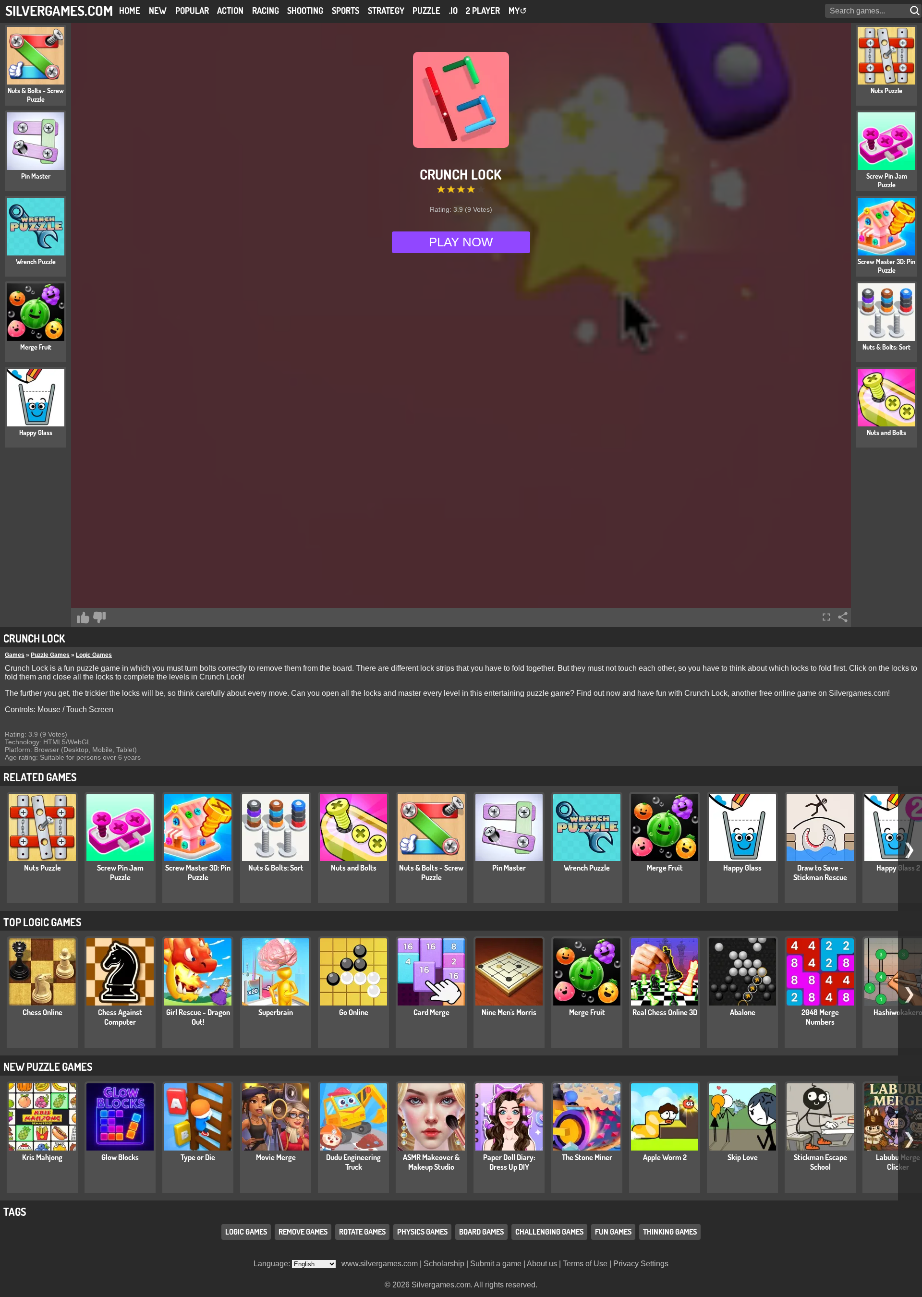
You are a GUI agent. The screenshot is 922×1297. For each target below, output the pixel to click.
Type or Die (198, 1157)
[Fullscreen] (826, 617)
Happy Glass (742, 868)
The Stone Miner (587, 1157)
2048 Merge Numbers (820, 1017)
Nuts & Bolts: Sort (275, 868)
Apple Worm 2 (665, 1157)
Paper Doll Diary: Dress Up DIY (509, 1162)
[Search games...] (916, 11)
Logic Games (94, 655)
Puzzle (426, 10)
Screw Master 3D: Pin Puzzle (197, 872)
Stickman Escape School (820, 1162)
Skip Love (743, 1157)
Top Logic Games (42, 922)
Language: (273, 1264)
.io (453, 10)
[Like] (83, 617)
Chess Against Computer (120, 1017)
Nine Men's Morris (509, 1012)
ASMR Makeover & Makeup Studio (431, 1162)
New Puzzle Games (47, 1066)
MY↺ (518, 10)
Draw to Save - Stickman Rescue (820, 872)
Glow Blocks (120, 1157)
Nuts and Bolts (353, 868)
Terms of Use (585, 1264)
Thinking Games (670, 1231)
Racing (265, 10)
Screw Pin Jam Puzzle (120, 872)
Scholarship (444, 1264)
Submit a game (496, 1264)
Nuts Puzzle (42, 868)
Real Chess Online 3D (664, 1012)
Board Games (481, 1231)
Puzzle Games (50, 655)
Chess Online (42, 1012)
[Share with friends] (843, 617)
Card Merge (431, 1012)
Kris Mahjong (42, 1157)
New (158, 10)
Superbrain (275, 1012)
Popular (192, 10)
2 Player (483, 10)
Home (129, 10)
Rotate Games (362, 1231)
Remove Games (303, 1231)
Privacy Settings (640, 1264)
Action (230, 10)
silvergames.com (59, 10)
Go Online (353, 1012)
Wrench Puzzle (587, 868)
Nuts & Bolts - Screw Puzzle (431, 872)
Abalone (742, 1012)
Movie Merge (276, 1157)
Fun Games (613, 1231)
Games (14, 655)
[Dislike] (99, 617)
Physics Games (422, 1231)
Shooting (305, 10)
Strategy (386, 10)
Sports (345, 10)
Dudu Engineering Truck (353, 1162)
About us (542, 1264)
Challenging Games (549, 1231)
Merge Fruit (665, 868)
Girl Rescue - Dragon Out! (198, 1017)
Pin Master (509, 868)
